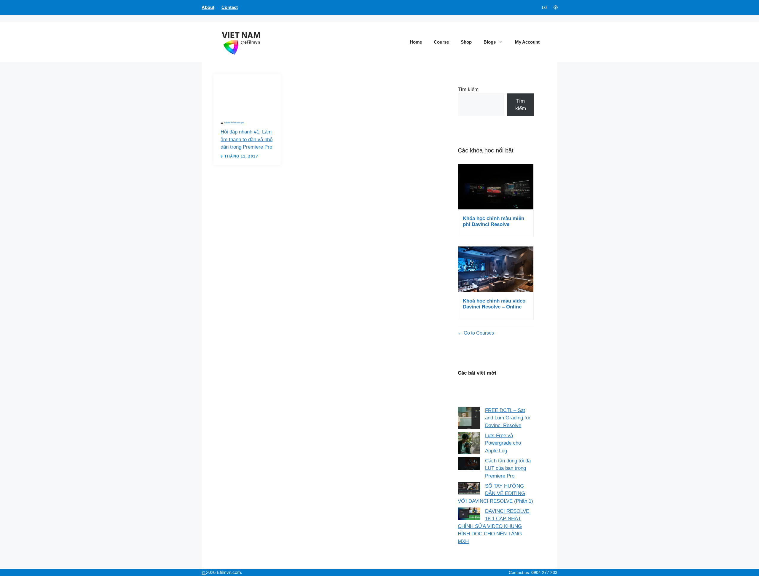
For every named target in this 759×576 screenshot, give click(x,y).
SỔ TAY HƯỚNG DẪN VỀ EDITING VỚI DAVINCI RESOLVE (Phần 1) (495, 493)
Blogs (490, 41)
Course (441, 41)
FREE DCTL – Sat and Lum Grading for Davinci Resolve (507, 418)
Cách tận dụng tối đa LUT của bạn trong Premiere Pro (508, 468)
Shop (466, 41)
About (208, 7)
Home (416, 41)
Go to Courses (478, 332)
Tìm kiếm (468, 89)
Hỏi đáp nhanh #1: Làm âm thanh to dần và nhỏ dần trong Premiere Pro (246, 139)
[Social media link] (544, 7)
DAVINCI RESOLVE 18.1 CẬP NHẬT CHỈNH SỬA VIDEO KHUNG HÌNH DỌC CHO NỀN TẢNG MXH (493, 526)
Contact (229, 7)
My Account (527, 41)
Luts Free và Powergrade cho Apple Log (503, 443)
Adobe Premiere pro (234, 122)
